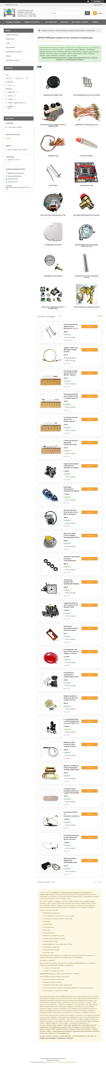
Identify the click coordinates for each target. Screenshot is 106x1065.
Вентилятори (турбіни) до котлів (53, 215)
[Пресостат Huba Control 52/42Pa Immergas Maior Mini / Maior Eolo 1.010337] (50, 541)
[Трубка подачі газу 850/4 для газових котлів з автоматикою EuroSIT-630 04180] (50, 355)
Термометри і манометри (53, 276)
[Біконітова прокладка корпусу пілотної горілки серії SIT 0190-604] (50, 633)
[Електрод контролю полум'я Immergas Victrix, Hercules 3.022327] (50, 842)
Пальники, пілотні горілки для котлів (86, 276)
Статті (8, 43)
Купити (89, 326)
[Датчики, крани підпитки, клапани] (86, 202)
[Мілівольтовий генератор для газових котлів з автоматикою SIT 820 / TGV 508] (50, 750)
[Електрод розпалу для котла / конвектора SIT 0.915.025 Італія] (50, 425)
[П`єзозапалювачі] (86, 143)
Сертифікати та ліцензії (14, 52)
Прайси (95, 22)
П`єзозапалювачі (86, 156)
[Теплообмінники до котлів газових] (86, 82)
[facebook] (38, 67)
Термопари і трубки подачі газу (86, 125)
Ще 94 (9, 108)
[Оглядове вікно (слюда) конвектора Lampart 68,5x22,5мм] (50, 796)
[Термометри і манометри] (53, 263)
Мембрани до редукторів (53, 95)
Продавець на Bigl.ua (53, 1060)
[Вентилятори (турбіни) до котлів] (53, 202)
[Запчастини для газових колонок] (86, 294)
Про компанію (51, 22)
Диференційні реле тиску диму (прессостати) (86, 245)
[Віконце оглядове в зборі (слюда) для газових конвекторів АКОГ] (50, 773)
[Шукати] (87, 13)
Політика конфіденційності (68, 1062)
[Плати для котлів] (86, 172)
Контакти (64, 22)
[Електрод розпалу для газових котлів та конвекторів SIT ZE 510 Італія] (50, 401)
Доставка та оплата (80, 22)
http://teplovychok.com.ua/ (16, 173)
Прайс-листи (10, 39)
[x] (40, 67)
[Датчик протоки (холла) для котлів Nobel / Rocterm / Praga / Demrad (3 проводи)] (50, 517)
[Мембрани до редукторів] (53, 82)
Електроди (53, 185)
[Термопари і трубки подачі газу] (86, 112)
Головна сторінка (13, 22)
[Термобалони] (53, 143)
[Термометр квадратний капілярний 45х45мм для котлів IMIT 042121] (50, 587)
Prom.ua (62, 1058)
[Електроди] (53, 172)
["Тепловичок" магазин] (9, 17)
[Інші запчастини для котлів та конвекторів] (53, 294)
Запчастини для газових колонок (86, 307)
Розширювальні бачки (53, 245)
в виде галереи (98, 316)
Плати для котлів (86, 185)
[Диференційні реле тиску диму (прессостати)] (86, 232)
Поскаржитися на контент (51, 1062)
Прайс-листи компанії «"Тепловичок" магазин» (56, 1038)
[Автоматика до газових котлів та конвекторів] (53, 112)
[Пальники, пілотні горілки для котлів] (86, 263)
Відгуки (8, 56)
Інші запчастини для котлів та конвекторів (53, 307)
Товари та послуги (31, 22)
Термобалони (53, 156)
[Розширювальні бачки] (53, 232)
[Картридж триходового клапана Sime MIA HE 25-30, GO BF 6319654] (50, 494)
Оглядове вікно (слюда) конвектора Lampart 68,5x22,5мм (71, 791)
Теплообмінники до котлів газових (86, 95)
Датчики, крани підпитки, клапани (86, 215)
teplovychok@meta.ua (14, 176)
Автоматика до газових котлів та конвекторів (53, 125)
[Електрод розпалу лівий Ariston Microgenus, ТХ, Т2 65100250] (50, 332)
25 (99, 882)
